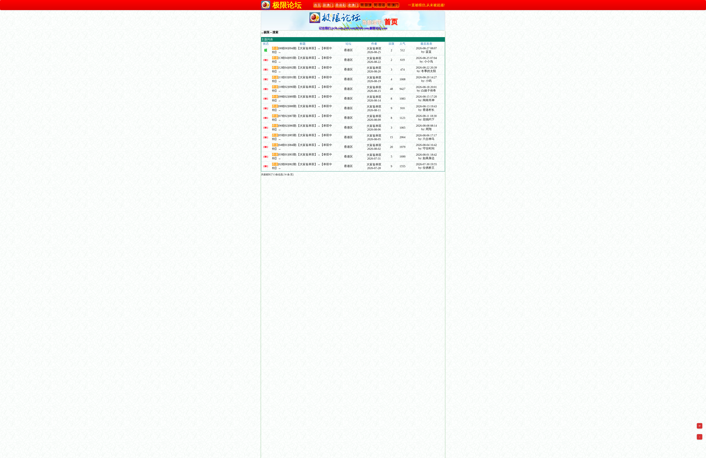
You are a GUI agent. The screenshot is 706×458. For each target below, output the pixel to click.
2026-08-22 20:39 (426, 67)
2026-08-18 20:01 (426, 87)
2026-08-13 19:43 (426, 106)
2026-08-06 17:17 (426, 135)
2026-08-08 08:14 (426, 125)
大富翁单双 (374, 48)
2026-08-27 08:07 (426, 48)
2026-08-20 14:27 (426, 77)
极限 (267, 32)
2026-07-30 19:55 (426, 164)
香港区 (348, 50)
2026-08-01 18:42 (426, 154)
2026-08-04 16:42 (426, 144)
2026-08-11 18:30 (426, 115)
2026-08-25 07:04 (426, 58)
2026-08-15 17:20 (426, 96)
